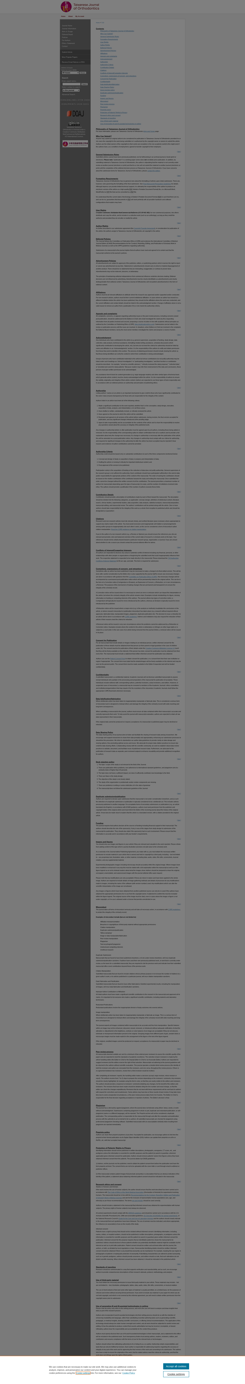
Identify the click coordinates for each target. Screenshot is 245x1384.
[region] (122, 1370)
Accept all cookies (176, 1366)
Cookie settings (83, 1373)
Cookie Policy (128, 1373)
